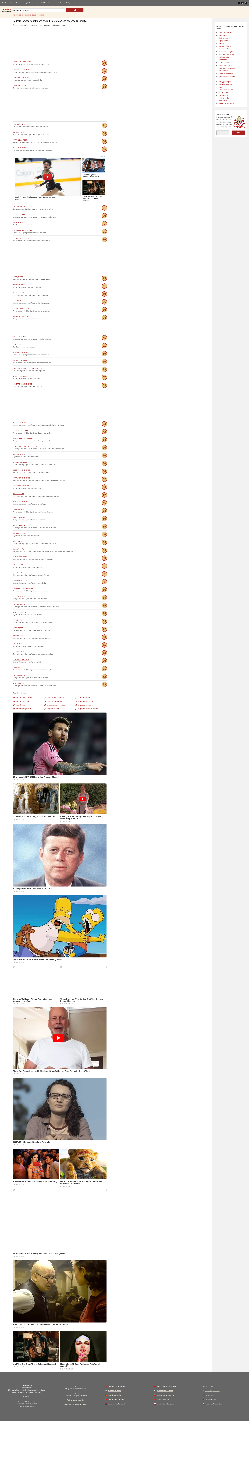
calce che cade (19, 148)
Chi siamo (26, 1397)
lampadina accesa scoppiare (57, 705)
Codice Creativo (81, 1404)
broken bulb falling (114, 1391)
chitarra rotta (19, 284)
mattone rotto (19, 604)
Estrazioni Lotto (59, 3)
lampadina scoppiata (85, 697)
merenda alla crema (226, 73)
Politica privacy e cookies (75, 1400)
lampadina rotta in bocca (55, 697)
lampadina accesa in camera (88, 708)
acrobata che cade (21, 659)
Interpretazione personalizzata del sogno (28, 15)
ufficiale (221, 79)
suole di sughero (225, 98)
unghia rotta (18, 493)
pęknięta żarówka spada (165, 1404)
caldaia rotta (18, 549)
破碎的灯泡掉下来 (163, 1399)
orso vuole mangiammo (227, 68)
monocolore (223, 101)
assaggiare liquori (225, 82)
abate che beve (224, 38)
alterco (221, 43)
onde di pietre (223, 35)
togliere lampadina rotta (55, 701)
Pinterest (84, 1395)
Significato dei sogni (21, 3)
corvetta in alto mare (226, 103)
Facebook (68, 1395)
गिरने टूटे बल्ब (209, 1386)
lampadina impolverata (22, 61)
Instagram (76, 1395)
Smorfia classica (34, 3)
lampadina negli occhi (23, 708)
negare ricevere (224, 41)
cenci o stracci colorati (227, 76)
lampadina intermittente (86, 701)
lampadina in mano (84, 705)
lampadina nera (21, 705)
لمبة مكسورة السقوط (212, 1391)
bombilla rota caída (114, 1395)
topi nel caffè (223, 71)
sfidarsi (221, 87)
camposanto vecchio (226, 90)
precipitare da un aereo (23, 438)
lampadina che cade (23, 701)
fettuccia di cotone (225, 65)
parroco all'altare (225, 46)
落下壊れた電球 (211, 1399)
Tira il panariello (70, 3)
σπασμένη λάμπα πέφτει (214, 1404)
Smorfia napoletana (8, 3)
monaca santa (224, 62)
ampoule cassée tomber (165, 1391)
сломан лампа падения (165, 1395)
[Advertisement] (60, 43)
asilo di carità (223, 95)
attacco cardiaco (225, 49)
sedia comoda (224, 57)
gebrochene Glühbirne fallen (167, 1386)
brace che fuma (224, 92)
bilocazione (223, 60)
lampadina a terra (53, 708)
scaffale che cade (20, 352)
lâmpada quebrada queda (117, 1399)
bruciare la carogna (226, 52)
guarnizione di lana (225, 84)
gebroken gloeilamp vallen (117, 1404)
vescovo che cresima (226, 54)
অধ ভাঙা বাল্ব (209, 1395)
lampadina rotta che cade (116, 1386)
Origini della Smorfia (47, 3)
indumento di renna (225, 32)
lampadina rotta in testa (24, 697)
